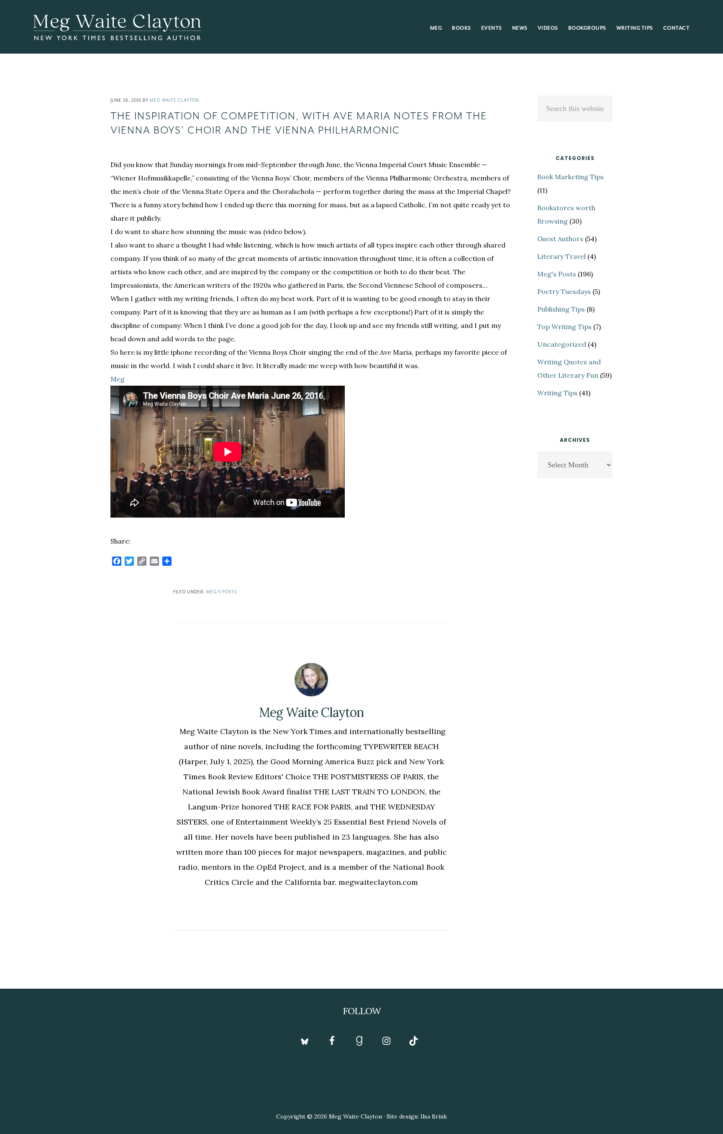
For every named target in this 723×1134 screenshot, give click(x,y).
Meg (117, 379)
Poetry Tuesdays (564, 291)
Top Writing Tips (564, 326)
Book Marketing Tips (570, 177)
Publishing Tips (561, 309)
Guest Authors (560, 239)
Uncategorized (561, 344)
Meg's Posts (221, 592)
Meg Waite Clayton (117, 26)
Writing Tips (557, 393)
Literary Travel (561, 256)
